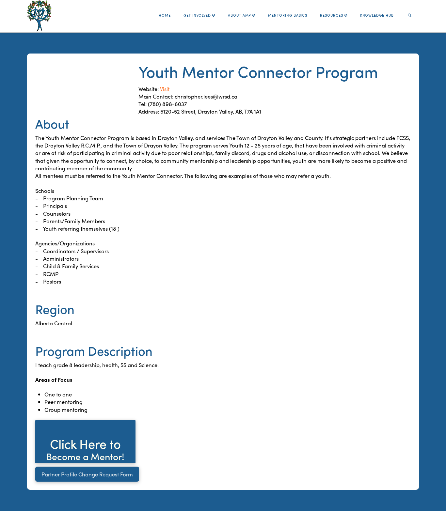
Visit (164, 88)
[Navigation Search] (409, 12)
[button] (85, 441)
